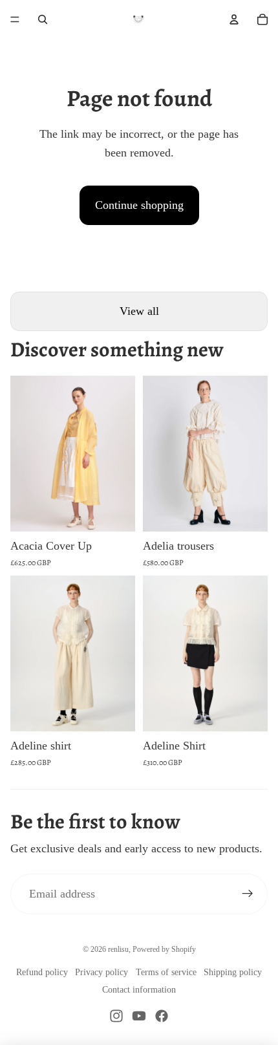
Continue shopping (139, 205)
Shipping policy (233, 972)
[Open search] (42, 19)
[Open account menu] (234, 19)
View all (139, 311)
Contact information (139, 990)
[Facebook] (161, 1016)
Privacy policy (101, 972)
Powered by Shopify (164, 949)
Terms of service (166, 972)
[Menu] (15, 19)
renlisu (118, 949)
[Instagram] (116, 1016)
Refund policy (42, 972)
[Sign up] (247, 894)
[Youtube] (139, 1016)
